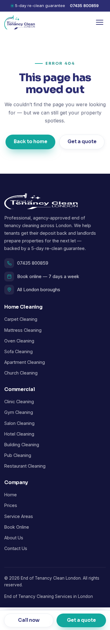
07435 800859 (84, 5)
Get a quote (81, 142)
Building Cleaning (21, 444)
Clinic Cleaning (19, 401)
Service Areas (18, 516)
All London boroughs (38, 289)
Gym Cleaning (18, 412)
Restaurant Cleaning (25, 466)
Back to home (30, 142)
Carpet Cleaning (20, 319)
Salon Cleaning (19, 423)
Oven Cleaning (19, 340)
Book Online (16, 527)
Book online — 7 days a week (48, 276)
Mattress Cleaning (23, 330)
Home (10, 494)
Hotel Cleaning (19, 433)
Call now (29, 620)
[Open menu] (100, 22)
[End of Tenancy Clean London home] (19, 22)
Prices (10, 505)
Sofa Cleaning (18, 351)
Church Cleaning (21, 372)
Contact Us (15, 548)
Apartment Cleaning (24, 362)
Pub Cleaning (17, 455)
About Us (13, 537)
